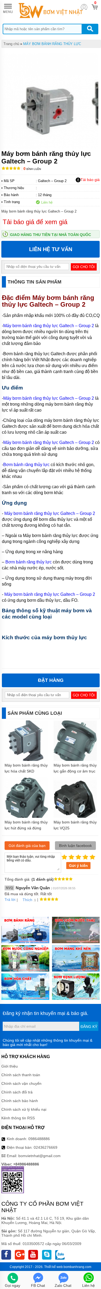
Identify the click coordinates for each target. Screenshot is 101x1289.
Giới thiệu (9, 1066)
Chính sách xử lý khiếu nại (23, 1109)
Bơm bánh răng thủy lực (26, 464)
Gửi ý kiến (78, 865)
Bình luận (32, 168)
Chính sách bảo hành (19, 1101)
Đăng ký (89, 1026)
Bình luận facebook (75, 845)
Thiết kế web (53, 1267)
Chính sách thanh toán (20, 1075)
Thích (27, 900)
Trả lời (10, 899)
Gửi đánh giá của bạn (27, 845)
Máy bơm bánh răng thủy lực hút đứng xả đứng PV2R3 (26, 828)
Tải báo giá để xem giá (35, 221)
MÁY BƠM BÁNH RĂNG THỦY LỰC (52, 44)
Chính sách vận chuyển (21, 1083)
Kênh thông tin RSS (18, 1118)
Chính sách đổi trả (17, 1092)
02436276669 (45, 1147)
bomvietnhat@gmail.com (39, 1156)
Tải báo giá (90, 179)
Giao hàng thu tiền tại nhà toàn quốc (50, 235)
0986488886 (39, 1139)
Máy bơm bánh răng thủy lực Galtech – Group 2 (48, 301)
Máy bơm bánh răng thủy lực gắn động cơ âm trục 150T (75, 771)
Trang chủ (11, 44)
